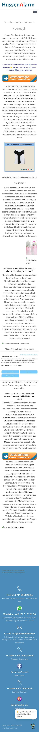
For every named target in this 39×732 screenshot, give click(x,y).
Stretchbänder (23, 92)
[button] (35, 13)
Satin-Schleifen (21, 89)
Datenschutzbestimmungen (29, 354)
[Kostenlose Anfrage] (19, 78)
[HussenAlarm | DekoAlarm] (18, 4)
